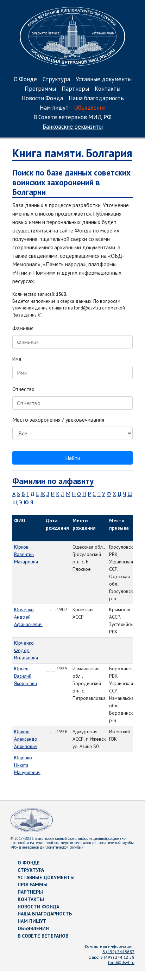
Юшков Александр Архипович (25, 738)
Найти (72, 457)
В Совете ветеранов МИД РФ (72, 117)
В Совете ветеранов (43, 936)
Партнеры (75, 89)
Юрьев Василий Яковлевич (25, 675)
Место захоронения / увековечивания (58, 419)
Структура (56, 79)
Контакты (107, 89)
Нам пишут (54, 108)
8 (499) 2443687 (118, 951)
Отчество (23, 389)
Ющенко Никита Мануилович (27, 764)
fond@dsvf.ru (121, 962)
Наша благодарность (96, 98)
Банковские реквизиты (73, 127)
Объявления (90, 108)
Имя (16, 359)
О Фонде (25, 79)
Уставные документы (104, 79)
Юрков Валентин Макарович (26, 554)
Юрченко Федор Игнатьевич (26, 650)
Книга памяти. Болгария (72, 153)
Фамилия (22, 328)
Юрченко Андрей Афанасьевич (28, 616)
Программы (40, 89)
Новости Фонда (42, 98)
